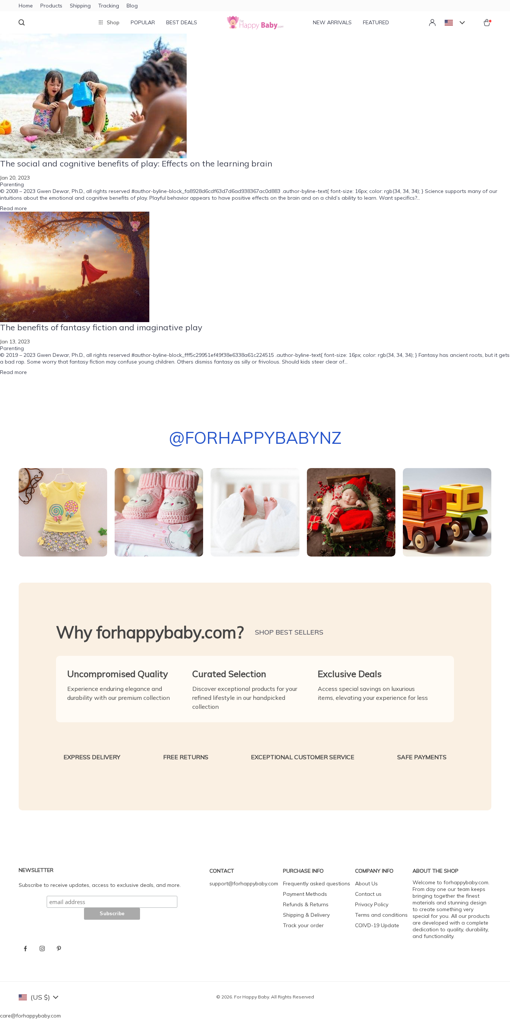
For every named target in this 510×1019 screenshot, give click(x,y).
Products (51, 5)
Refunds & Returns (306, 904)
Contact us (368, 894)
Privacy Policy (371, 904)
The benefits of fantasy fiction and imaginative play (101, 327)
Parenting (12, 184)
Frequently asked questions (316, 883)
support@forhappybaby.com (243, 883)
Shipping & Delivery (306, 915)
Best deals (181, 22)
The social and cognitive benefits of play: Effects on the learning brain (136, 163)
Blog (132, 5)
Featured (376, 22)
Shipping (80, 5)
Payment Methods (305, 894)
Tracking (108, 5)
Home (26, 5)
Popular (143, 22)
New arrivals (332, 22)
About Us (366, 883)
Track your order (303, 925)
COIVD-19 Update (377, 925)
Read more (13, 208)
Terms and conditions (381, 915)
